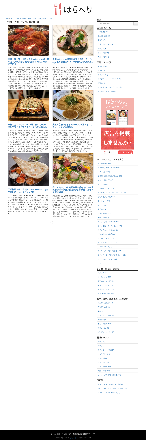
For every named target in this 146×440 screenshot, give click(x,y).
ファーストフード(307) (106, 188)
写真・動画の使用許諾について (79, 434)
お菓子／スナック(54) (106, 289)
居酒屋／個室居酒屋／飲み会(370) (110, 176)
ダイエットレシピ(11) (106, 281)
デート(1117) (102, 205)
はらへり (73, 438)
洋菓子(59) (102, 272)
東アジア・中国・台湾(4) (107, 91)
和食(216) (101, 341)
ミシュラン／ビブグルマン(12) (109, 242)
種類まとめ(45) (103, 328)
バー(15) (101, 263)
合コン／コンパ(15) (105, 246)
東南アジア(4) (103, 75)
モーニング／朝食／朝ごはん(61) (110, 251)
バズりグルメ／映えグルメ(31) (109, 392)
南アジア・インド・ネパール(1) (109, 79)
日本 (29, 18)
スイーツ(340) (103, 184)
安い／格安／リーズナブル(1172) (110, 226)
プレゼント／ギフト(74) (106, 332)
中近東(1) (101, 70)
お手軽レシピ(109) (104, 277)
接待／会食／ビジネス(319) (108, 230)
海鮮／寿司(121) (104, 370)
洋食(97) (101, 346)
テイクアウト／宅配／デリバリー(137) (112, 255)
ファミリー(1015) (104, 201)
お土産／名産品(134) (105, 303)
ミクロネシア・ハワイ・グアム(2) (110, 87)
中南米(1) (101, 83)
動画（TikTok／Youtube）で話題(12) (111, 384)
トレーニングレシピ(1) (106, 285)
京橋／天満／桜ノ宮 (45, 18)
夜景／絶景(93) (103, 217)
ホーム (53, 434)
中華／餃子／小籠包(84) (106, 350)
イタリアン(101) (104, 354)
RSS (93, 434)
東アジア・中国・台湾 (18, 18)
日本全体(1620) (103, 32)
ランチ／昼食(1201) (105, 163)
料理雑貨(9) (102, 319)
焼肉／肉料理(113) (104, 366)
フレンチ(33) (102, 358)
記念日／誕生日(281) (105, 213)
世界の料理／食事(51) (106, 293)
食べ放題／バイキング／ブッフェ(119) (112, 192)
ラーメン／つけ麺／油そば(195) (109, 375)
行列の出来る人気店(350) (107, 234)
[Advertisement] (117, 411)
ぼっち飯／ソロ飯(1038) (106, 197)
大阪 (34, 18)
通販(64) (101, 311)
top (7, 18)
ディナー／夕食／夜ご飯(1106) (109, 167)
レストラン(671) (104, 172)
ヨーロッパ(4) (103, 66)
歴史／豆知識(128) (104, 324)
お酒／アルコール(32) (106, 315)
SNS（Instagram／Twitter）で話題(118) (112, 388)
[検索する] (135, 23)
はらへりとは (62, 434)
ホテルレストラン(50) (106, 238)
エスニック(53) (103, 362)
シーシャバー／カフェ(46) (107, 259)
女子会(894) (102, 209)
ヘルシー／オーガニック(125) (108, 222)
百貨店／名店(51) (104, 307)
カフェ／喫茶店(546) (105, 180)
